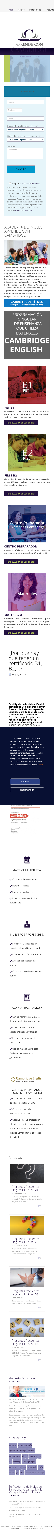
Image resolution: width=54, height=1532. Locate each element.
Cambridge (17, 1462)
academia (12, 1445)
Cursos (21, 9)
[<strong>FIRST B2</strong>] (27, 470)
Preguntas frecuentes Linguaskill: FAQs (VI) (25, 1188)
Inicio (11, 9)
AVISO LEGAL (16, 1529)
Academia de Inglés (25, 1445)
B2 (27, 1456)
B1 (23, 1456)
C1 (40, 1456)
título (22, 1473)
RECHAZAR (26, 790)
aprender (31, 1451)
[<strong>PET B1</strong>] (27, 403)
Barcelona (33, 1456)
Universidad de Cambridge (35, 1473)
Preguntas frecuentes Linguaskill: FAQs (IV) (25, 1292)
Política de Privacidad (30, 183)
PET (17, 1473)
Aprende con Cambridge (17, 1451)
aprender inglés (14, 1456)
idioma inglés (32, 1467)
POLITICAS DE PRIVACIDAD (32, 1529)
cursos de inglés (15, 1467)
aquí (41, 764)
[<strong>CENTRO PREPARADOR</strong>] (27, 541)
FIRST (24, 1467)
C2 (10, 1462)
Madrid (11, 1473)
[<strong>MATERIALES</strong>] (27, 610)
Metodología (35, 9)
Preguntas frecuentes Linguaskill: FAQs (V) (25, 1240)
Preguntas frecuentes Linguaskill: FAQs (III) (25, 1342)
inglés (41, 1467)
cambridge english (29, 1462)
